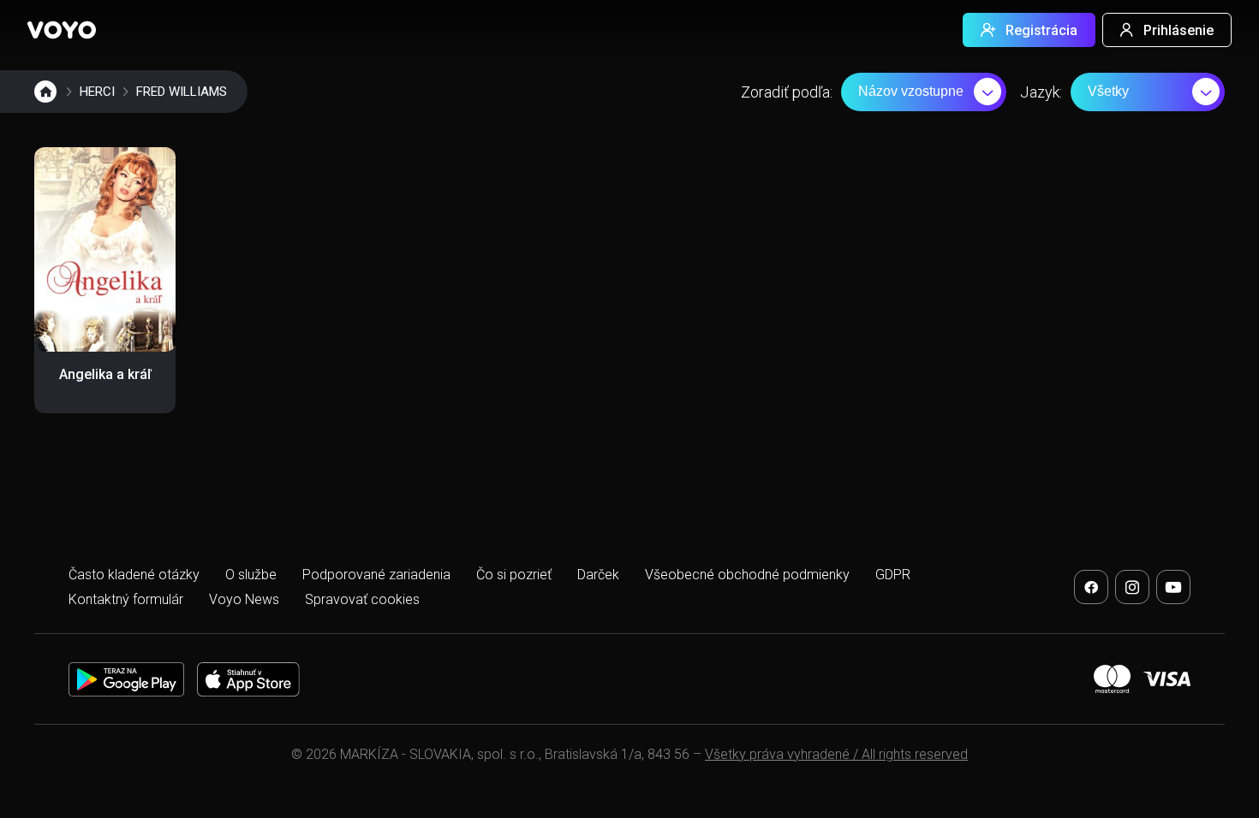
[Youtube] (1173, 587)
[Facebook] (1091, 587)
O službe (251, 574)
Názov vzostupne (911, 91)
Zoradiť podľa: (786, 92)
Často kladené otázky (134, 574)
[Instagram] (1132, 587)
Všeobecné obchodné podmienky (747, 574)
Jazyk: (1041, 92)
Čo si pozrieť (514, 574)
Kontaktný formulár (126, 599)
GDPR (892, 574)
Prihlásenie (1178, 30)
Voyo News (244, 599)
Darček (598, 574)
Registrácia (1041, 30)
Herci (97, 91)
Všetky (1108, 91)
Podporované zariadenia (376, 574)
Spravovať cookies (362, 599)
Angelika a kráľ (105, 374)
